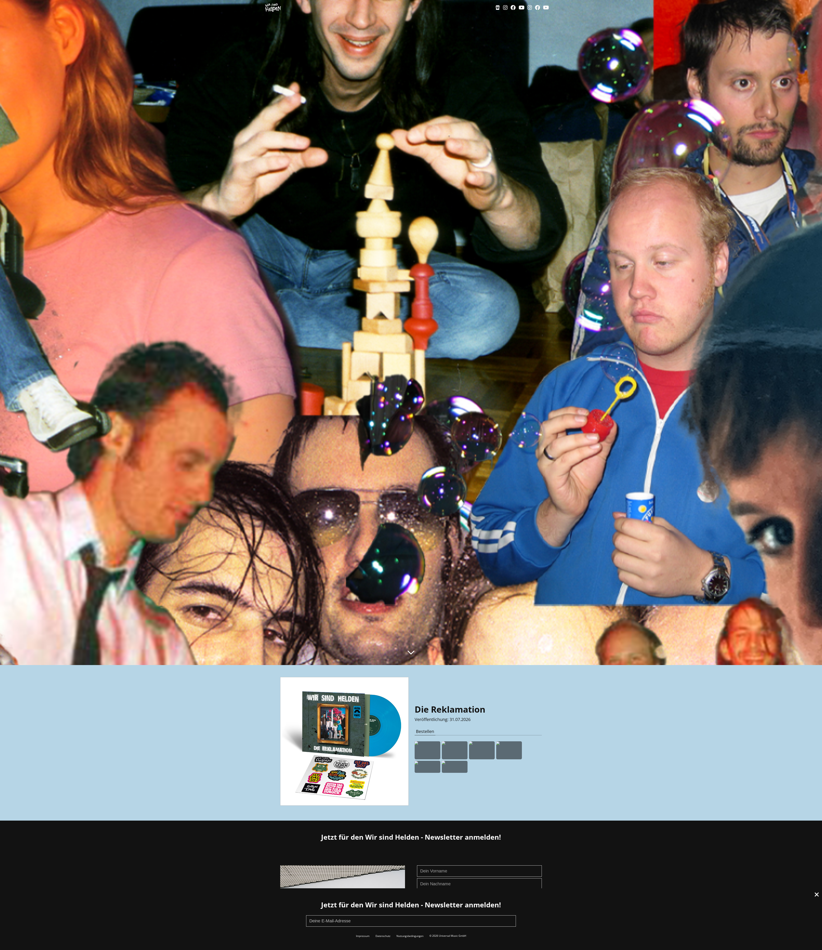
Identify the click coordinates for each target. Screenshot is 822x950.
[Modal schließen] (816, 895)
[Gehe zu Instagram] (505, 7)
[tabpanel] (478, 757)
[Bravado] (427, 767)
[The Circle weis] (455, 767)
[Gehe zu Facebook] (513, 7)
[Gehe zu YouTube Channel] (521, 7)
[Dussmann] (509, 750)
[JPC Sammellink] (482, 750)
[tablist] (478, 732)
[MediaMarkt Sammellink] (455, 750)
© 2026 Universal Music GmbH (447, 936)
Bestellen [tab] (425, 731)
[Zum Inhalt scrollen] (411, 652)
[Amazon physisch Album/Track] (427, 750)
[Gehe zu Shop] (497, 7)
